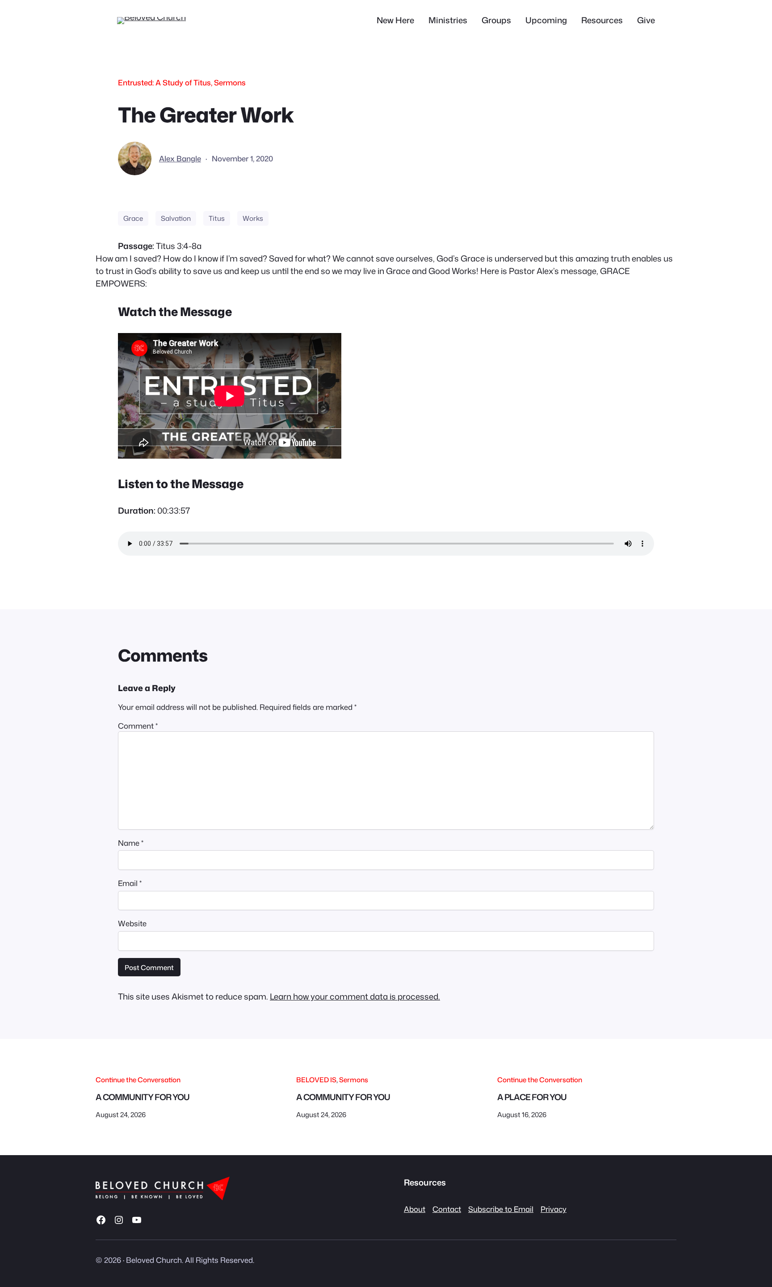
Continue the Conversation (138, 1079)
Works (253, 218)
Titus (217, 218)
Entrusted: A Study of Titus (164, 82)
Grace (133, 218)
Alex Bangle (180, 158)
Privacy (553, 1209)
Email (130, 883)
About (414, 1209)
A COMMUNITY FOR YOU (142, 1097)
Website (132, 923)
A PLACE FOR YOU (531, 1097)
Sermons (230, 82)
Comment (138, 726)
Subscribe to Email (500, 1209)
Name (130, 843)
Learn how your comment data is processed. (355, 996)
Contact (446, 1209)
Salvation (176, 218)
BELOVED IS (316, 1079)
